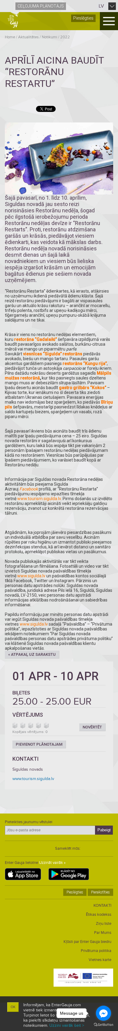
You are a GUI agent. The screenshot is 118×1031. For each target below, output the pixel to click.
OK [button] (13, 1007)
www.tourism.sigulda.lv (39, 498)
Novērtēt (92, 727)
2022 (65, 37)
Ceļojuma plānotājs (41, 6)
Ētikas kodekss (98, 914)
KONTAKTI (102, 905)
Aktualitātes (28, 37)
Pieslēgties (83, 18)
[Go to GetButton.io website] (103, 1025)
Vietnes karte (100, 959)
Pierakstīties (100, 892)
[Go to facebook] (103, 1013)
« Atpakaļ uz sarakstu (32, 654)
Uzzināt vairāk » (52, 862)
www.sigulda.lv (31, 575)
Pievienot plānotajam (39, 744)
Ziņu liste (103, 923)
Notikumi (49, 37)
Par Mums (102, 932)
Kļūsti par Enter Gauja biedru (87, 941)
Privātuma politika (96, 950)
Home (10, 37)
